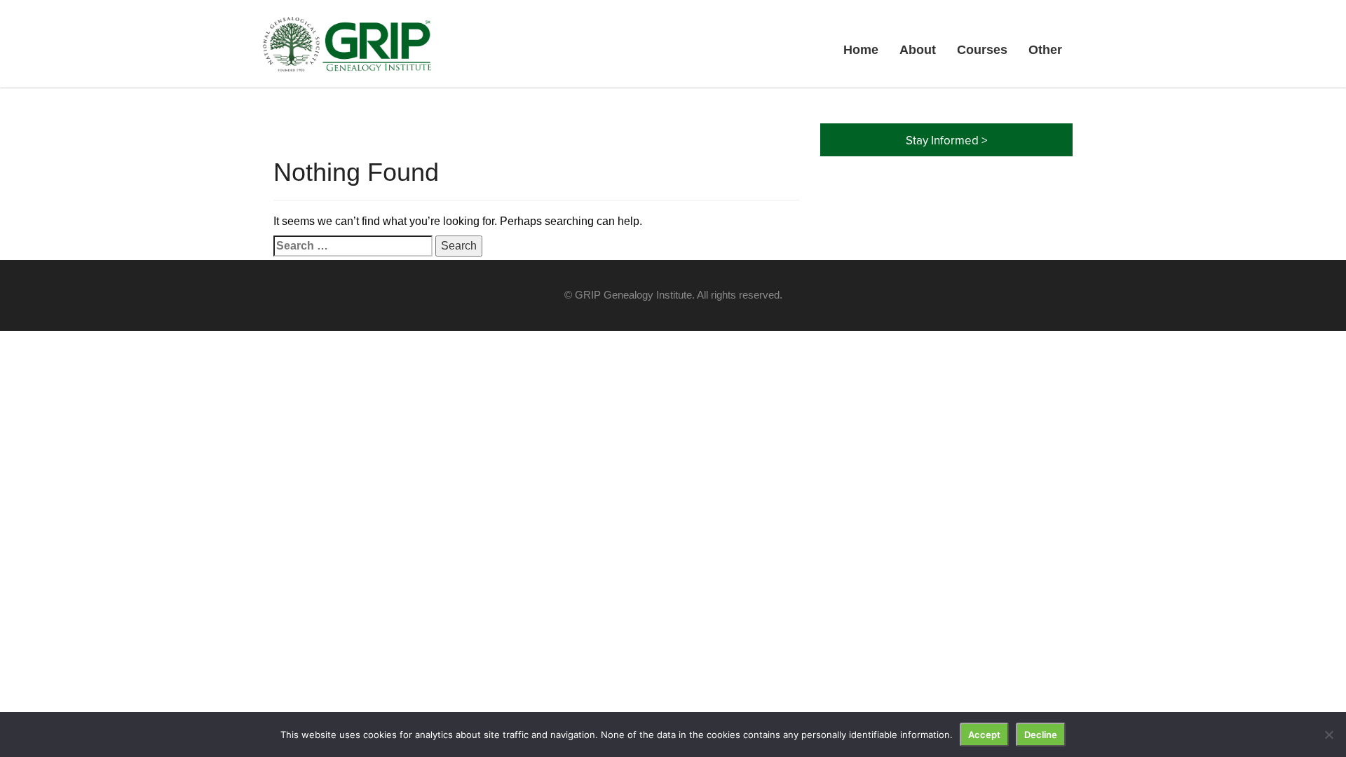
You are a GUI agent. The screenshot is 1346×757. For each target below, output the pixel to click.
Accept (984, 734)
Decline (1040, 734)
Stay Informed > (946, 140)
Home (860, 50)
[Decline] (1328, 735)
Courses (982, 50)
